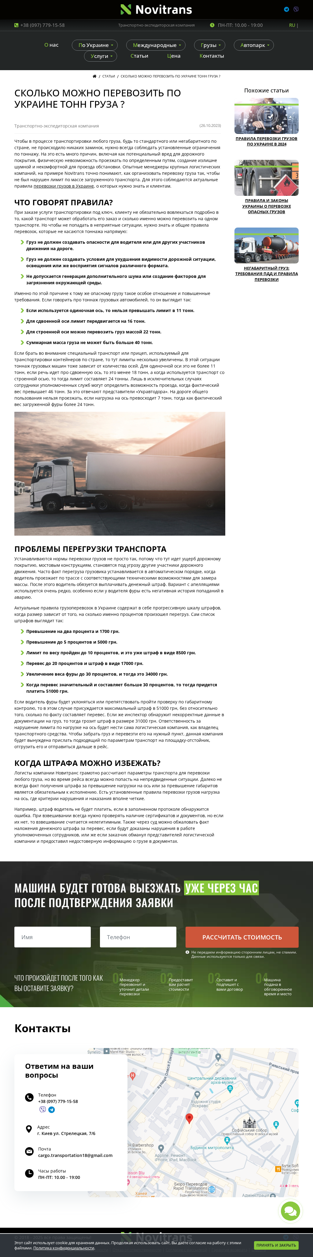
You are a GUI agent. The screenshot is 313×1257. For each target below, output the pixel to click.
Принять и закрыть (276, 1245)
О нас (51, 44)
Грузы (208, 44)
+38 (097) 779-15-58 (42, 25)
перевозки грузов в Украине (64, 186)
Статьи (139, 55)
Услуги (99, 55)
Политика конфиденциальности (63, 1248)
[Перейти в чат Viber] (42, 1109)
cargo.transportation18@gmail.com (75, 1155)
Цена (174, 55)
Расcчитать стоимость (242, 937)
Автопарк (253, 44)
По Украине (94, 44)
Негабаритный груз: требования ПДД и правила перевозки (266, 274)
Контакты (212, 55)
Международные (155, 44)
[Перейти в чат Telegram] (51, 1109)
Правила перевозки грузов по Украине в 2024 (266, 141)
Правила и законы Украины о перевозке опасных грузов (266, 206)
